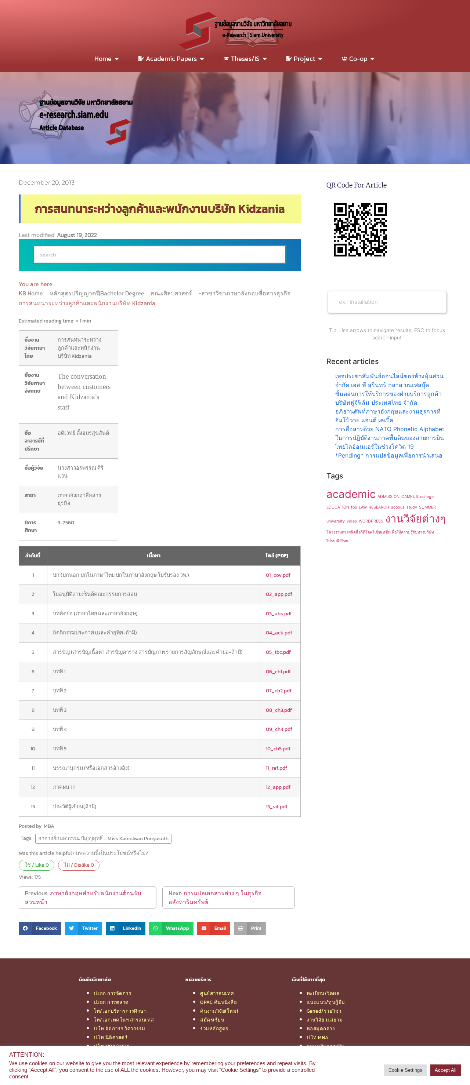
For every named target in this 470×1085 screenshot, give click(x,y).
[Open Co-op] (372, 58)
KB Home (31, 293)
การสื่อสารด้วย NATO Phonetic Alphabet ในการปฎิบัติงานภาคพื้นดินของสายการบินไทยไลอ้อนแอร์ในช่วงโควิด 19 (389, 437)
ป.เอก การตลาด (111, 1002)
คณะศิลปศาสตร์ (172, 293)
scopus (398, 507)
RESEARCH (379, 507)
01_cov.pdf (278, 575)
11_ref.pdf (276, 768)
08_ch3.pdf (279, 710)
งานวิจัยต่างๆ (415, 518)
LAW (363, 507)
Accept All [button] (445, 1070)
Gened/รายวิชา (324, 1011)
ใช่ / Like (37, 865)
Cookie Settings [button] (405, 1070)
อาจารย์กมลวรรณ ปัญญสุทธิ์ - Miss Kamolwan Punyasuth (103, 838)
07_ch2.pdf (279, 691)
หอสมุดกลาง (321, 1028)
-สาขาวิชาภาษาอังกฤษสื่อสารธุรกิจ (245, 293)
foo (354, 507)
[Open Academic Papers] (202, 58)
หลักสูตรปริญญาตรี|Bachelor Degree (98, 293)
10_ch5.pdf (278, 748)
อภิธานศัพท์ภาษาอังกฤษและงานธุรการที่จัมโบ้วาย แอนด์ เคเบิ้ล (388, 416)
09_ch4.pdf (279, 729)
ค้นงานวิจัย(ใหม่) (219, 1011)
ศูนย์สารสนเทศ (217, 993)
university (335, 521)
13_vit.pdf (277, 806)
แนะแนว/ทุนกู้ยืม (326, 1002)
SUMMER (427, 507)
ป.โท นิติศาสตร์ (110, 1037)
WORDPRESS (371, 521)
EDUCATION (337, 507)
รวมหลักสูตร (214, 1028)
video (352, 521)
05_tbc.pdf (278, 652)
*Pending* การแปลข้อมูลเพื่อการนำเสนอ (388, 455)
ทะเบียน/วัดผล (323, 993)
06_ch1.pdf (278, 671)
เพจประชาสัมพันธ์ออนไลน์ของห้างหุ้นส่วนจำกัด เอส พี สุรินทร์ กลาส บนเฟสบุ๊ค (389, 380)
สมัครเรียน (212, 1019)
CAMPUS (409, 496)
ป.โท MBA (318, 1037)
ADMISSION (388, 496)
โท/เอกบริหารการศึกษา (120, 1011)
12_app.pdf (278, 787)
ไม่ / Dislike (79, 865)
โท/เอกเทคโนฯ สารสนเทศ (124, 1019)
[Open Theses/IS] (264, 58)
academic (351, 494)
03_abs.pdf (279, 613)
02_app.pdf (279, 594)
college (427, 496)
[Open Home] (116, 58)
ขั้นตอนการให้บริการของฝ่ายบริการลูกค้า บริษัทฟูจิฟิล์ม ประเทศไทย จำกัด (388, 398)
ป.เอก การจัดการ (112, 993)
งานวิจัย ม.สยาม (325, 1019)
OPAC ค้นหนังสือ (218, 1002)
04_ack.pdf (279, 633)
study (411, 507)
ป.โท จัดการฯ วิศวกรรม (119, 1028)
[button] (40, 928)
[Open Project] (320, 58)
